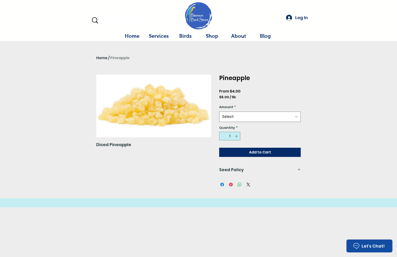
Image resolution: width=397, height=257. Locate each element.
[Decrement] (223, 136)
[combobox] (260, 117)
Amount (227, 107)
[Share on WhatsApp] (239, 184)
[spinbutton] (230, 136)
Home (102, 58)
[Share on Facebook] (222, 184)
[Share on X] (248, 184)
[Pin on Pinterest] (231, 184)
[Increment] (237, 136)
